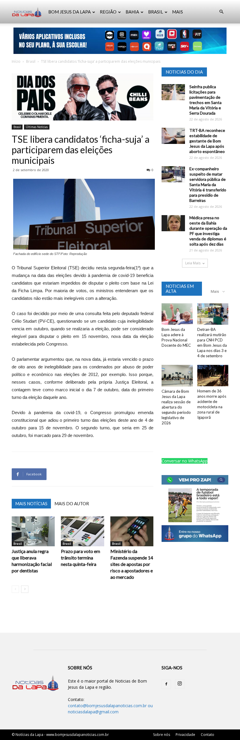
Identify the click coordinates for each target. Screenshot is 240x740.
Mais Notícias (31, 503)
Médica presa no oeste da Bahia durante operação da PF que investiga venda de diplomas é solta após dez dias (208, 230)
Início (16, 61)
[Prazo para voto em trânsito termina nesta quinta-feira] (82, 531)
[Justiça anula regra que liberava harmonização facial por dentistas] (33, 531)
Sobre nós (161, 734)
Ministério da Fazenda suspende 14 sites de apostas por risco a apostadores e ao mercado (131, 564)
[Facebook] (166, 684)
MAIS (177, 11)
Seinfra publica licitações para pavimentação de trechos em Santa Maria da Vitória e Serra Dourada (205, 99)
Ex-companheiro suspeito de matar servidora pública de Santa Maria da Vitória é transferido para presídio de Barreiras (207, 184)
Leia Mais (192, 263)
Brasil (30, 61)
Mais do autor (71, 503)
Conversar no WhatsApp (185, 461)
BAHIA (132, 11)
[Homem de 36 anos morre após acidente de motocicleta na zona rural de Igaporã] (213, 375)
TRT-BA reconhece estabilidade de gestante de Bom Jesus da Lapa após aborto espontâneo (207, 141)
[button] (221, 12)
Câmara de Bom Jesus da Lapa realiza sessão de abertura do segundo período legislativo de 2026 (176, 407)
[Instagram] (179, 684)
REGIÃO (108, 11)
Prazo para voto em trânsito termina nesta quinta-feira (80, 557)
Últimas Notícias (37, 127)
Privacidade (185, 734)
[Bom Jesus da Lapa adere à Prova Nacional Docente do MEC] (177, 314)
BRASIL (155, 11)
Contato (207, 734)
